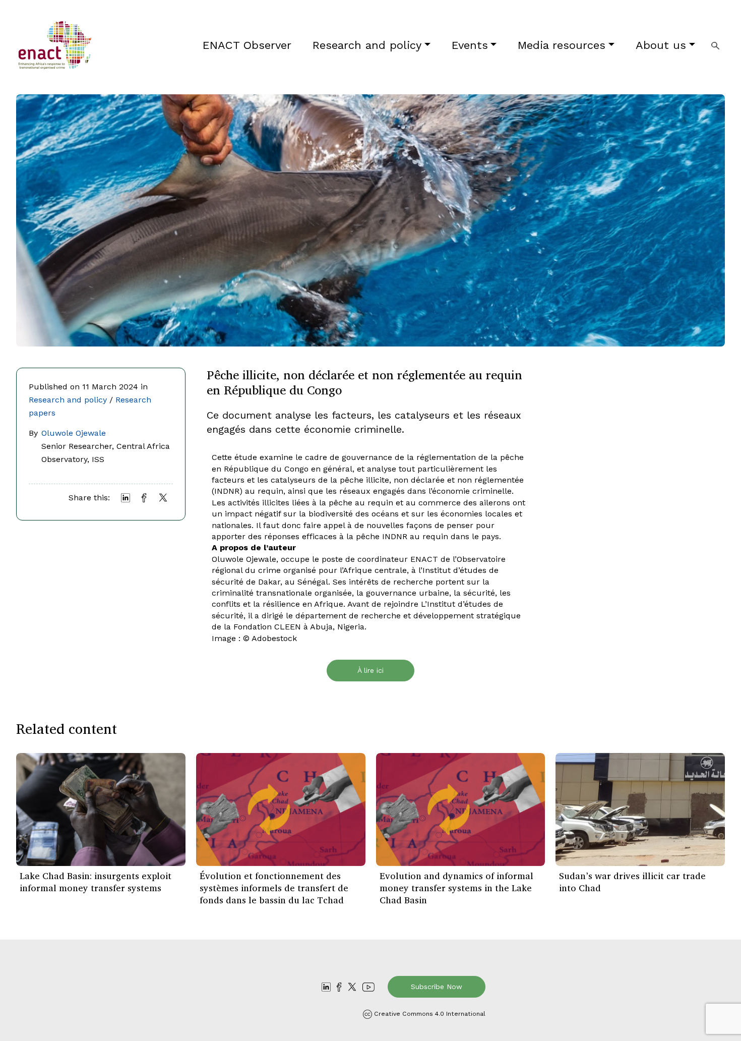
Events (470, 45)
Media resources (561, 45)
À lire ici (370, 670)
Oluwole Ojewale (73, 433)
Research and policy (367, 45)
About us (661, 45)
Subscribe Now (436, 986)
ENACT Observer (247, 45)
